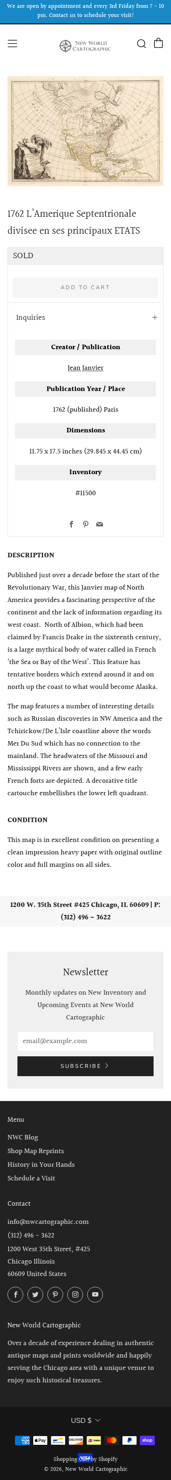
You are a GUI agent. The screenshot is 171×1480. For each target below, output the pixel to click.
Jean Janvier (85, 368)
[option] (85, 131)
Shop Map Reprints (35, 1151)
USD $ (81, 1421)
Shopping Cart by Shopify (85, 1459)
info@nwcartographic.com (48, 1222)
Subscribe (81, 1066)
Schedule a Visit (31, 1178)
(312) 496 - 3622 (30, 1235)
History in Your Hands (41, 1165)
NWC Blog (22, 1137)
